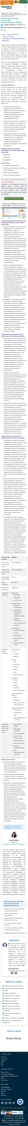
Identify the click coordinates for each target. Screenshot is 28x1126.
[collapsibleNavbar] (25, 7)
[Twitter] (6, 1104)
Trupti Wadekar (14, 840)
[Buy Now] (21, 1)
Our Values (4, 1080)
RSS (2, 1063)
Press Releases (5, 1087)
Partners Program (6, 1089)
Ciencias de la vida (8, 36)
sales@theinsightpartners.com (17, 1120)
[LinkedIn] (10, 1104)
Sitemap (3, 1095)
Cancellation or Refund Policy (9, 1076)
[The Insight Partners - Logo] (7, 7)
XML (2, 1065)
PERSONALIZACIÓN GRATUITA (14, 198)
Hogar (3, 34)
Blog (2, 1093)
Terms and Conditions (7, 1074)
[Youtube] (14, 1104)
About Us (3, 1057)
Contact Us (4, 1059)
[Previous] (11, 973)
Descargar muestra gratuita (7, 2)
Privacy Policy (5, 1072)
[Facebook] (3, 1104)
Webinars (4, 1091)
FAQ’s (2, 1078)
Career (3, 1061)
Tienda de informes (12, 34)
